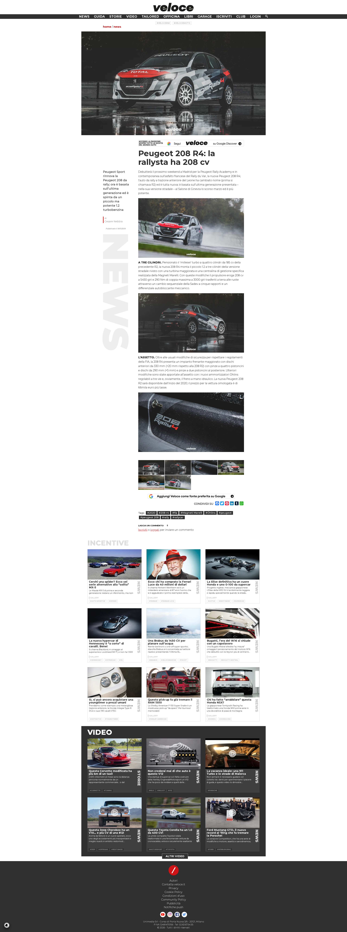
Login (255, 16)
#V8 (121, 660)
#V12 (170, 790)
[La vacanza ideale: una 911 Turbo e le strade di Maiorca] (232, 753)
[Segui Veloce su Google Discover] (191, 143)
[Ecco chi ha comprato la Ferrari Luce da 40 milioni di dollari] (173, 564)
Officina (171, 16)
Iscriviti (224, 16)
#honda (212, 719)
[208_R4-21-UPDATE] (178, 467)
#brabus (153, 660)
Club (240, 16)
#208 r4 (164, 512)
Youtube (163, 914)
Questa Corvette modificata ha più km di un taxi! (110, 772)
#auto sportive (97, 601)
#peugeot (225, 512)
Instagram (170, 914)
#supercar (239, 601)
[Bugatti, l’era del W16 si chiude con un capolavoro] (232, 623)
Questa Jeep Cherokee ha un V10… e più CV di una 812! (109, 831)
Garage (205, 16)
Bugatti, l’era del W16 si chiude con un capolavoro (228, 642)
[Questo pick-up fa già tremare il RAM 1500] (173, 682)
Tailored (150, 16)
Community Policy (173, 899)
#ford (211, 849)
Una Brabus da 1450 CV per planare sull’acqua (166, 642)
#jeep (92, 849)
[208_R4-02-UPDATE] (151, 482)
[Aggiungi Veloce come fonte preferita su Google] (191, 496)
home (107, 26)
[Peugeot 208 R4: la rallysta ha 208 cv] (173, 83)
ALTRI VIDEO (175, 856)
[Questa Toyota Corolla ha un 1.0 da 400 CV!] (173, 812)
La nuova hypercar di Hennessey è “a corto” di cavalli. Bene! (106, 643)
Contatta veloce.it (173, 884)
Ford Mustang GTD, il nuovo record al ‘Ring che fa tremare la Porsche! (228, 832)
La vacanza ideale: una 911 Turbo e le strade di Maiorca (226, 772)
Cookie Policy (173, 892)
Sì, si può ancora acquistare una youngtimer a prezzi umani (111, 701)
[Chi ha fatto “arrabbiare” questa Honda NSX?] (232, 682)
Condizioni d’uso (173, 895)
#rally (165, 517)
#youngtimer (111, 719)
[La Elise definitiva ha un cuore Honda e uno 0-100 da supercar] (232, 564)
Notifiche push (173, 907)
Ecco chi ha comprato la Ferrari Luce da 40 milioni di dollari (169, 583)
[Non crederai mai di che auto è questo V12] (173, 753)
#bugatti (212, 660)
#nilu (151, 790)
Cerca (266, 16)
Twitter (184, 914)
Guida (99, 16)
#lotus (211, 601)
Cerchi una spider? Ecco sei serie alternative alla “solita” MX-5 (109, 584)
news (117, 26)
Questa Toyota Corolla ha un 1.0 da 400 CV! (170, 831)
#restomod (224, 601)
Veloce (173, 7)
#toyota (170, 849)
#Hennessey (96, 660)
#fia (174, 512)
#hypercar (110, 660)
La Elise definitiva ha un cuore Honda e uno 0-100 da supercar (228, 583)
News (84, 16)
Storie (115, 16)
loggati (154, 529)
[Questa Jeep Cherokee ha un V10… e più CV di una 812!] (114, 812)
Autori (173, 880)
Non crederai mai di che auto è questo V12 (169, 772)
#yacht (183, 660)
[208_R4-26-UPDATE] (231, 467)
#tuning (108, 790)
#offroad (103, 849)
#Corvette (95, 790)
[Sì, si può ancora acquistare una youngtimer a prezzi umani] (115, 682)
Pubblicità (173, 903)
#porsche (212, 790)
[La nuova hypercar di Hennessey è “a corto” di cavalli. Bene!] (115, 623)
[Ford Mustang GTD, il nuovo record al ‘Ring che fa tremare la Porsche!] (232, 812)
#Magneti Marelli (191, 512)
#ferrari (153, 601)
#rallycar (177, 517)
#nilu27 (161, 790)
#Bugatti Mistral (229, 660)
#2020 (151, 512)
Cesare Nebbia (114, 221)
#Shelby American (157, 719)
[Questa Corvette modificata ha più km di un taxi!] (114, 753)
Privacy (173, 888)
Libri (188, 16)
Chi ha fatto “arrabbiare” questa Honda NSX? (229, 701)
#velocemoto (182, 23)
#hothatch (95, 719)
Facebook (177, 914)
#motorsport (155, 849)
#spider (112, 601)
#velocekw (163, 23)
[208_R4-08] (204, 467)
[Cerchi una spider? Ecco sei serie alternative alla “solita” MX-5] (115, 564)
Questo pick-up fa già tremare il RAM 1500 (170, 701)
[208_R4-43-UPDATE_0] (178, 482)
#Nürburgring (224, 849)
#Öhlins (210, 512)
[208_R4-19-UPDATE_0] (151, 467)
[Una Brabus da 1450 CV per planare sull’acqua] (173, 623)
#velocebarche (168, 660)
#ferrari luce (167, 601)
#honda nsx (225, 719)
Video (131, 16)
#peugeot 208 (149, 517)
